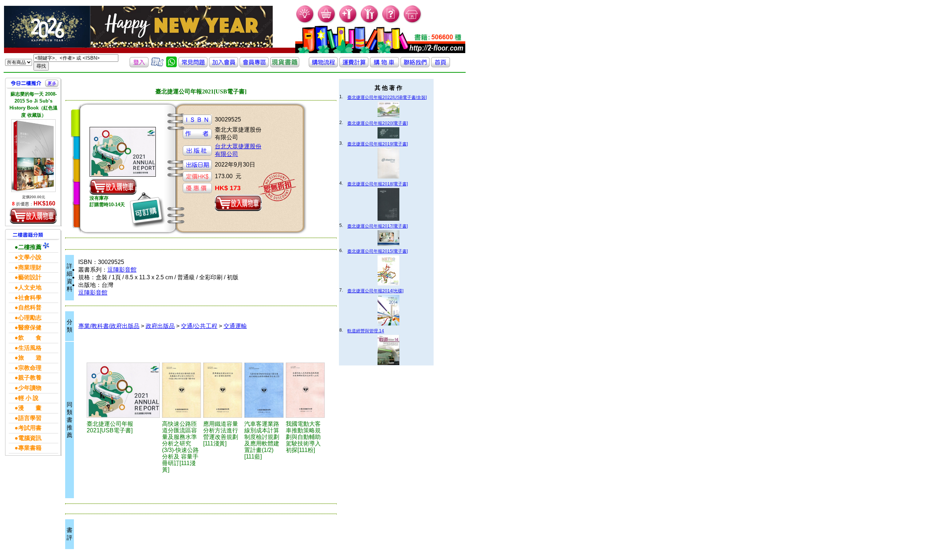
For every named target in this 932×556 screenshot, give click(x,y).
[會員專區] (254, 65)
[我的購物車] (327, 22)
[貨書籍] (284, 65)
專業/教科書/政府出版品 (108, 326)
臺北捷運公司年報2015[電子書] (377, 251)
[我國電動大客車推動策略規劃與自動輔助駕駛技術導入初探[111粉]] (305, 390)
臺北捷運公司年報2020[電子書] (377, 123)
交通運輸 (235, 326)
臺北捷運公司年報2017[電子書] (377, 226)
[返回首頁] (440, 65)
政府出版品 (160, 326)
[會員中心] (370, 22)
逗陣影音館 (122, 270)
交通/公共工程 (199, 326)
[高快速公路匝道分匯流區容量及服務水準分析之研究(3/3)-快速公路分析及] (181, 390)
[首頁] (413, 22)
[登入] (139, 65)
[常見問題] (391, 22)
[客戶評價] (157, 65)
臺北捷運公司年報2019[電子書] (377, 144)
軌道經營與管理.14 (365, 330)
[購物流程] (323, 65)
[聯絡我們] (415, 65)
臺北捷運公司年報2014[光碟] (375, 290)
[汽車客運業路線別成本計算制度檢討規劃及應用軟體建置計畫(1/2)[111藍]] (264, 390)
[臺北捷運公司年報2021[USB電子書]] (123, 390)
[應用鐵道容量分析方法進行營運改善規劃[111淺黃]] (222, 390)
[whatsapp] (171, 65)
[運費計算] (353, 65)
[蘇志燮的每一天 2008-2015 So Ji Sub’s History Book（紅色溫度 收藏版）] (33, 155)
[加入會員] (348, 22)
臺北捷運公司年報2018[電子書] (377, 184)
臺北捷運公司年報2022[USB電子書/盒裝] (387, 97)
